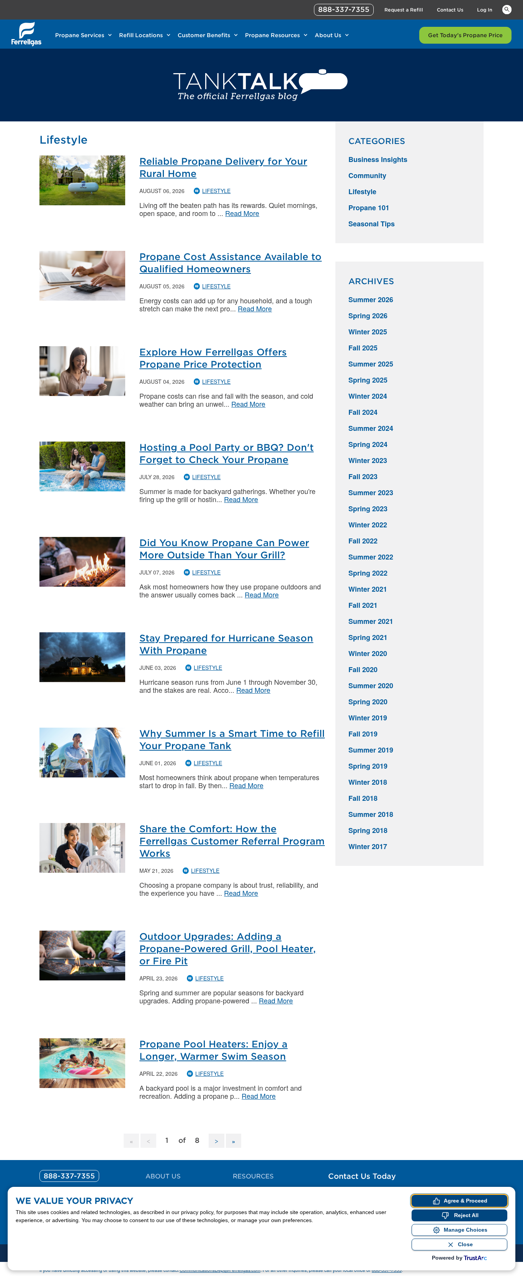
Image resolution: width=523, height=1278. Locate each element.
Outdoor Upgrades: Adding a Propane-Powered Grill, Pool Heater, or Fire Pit (227, 949)
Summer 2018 (370, 814)
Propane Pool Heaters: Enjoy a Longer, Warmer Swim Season (213, 1050)
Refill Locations (141, 35)
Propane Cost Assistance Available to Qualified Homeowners (230, 263)
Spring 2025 (367, 380)
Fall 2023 (363, 476)
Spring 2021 (367, 637)
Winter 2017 (367, 846)
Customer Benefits (204, 35)
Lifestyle (216, 191)
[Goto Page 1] (131, 1141)
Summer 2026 (370, 299)
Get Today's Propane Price (465, 35)
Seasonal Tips (371, 223)
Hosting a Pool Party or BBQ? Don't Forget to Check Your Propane (226, 453)
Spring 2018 (367, 830)
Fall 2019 (363, 734)
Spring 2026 (367, 315)
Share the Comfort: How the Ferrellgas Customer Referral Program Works (232, 841)
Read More (242, 213)
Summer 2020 (370, 685)
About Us (328, 35)
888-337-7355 (343, 9)
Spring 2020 (367, 701)
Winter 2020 (367, 653)
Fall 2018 (363, 798)
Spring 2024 (367, 444)
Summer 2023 (370, 492)
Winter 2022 (367, 524)
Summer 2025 (370, 364)
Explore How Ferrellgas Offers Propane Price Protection (213, 358)
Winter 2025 (367, 331)
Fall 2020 (363, 669)
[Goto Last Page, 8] (233, 1141)
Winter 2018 (367, 782)
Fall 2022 (363, 541)
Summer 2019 (370, 750)
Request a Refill (403, 10)
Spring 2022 (367, 573)
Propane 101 (368, 207)
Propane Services (79, 35)
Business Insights (377, 159)
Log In (484, 10)
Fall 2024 (363, 412)
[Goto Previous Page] (148, 1141)
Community (367, 175)
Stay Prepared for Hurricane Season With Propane (226, 644)
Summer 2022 (370, 557)
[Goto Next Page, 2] (216, 1141)
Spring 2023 (367, 508)
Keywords (507, 9)
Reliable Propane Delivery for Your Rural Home (223, 167)
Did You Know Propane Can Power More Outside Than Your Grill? (224, 549)
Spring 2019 (367, 766)
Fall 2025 (363, 348)
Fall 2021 (363, 605)
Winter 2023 (367, 460)
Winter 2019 (367, 717)
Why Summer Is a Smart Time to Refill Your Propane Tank (232, 739)
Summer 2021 (370, 621)
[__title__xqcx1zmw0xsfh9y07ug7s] (26, 34)
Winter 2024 (367, 396)
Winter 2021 (367, 589)
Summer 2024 (370, 428)
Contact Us (450, 10)
